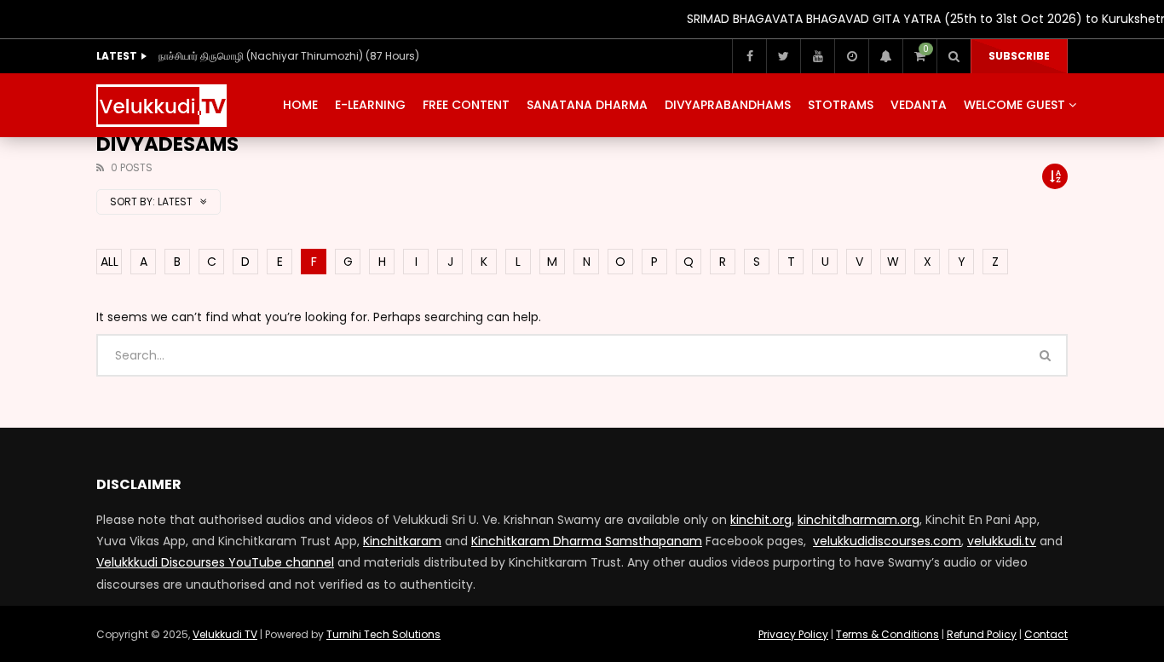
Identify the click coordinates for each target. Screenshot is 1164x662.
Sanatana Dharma (587, 104)
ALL (109, 261)
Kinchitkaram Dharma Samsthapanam (586, 541)
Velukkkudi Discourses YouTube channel (215, 562)
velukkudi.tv (1001, 541)
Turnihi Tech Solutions (383, 634)
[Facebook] (749, 56)
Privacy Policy (793, 634)
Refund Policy (982, 634)
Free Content (466, 104)
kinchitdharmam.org (858, 519)
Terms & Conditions (887, 634)
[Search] (953, 56)
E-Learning (370, 104)
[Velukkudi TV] (161, 105)
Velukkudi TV (225, 634)
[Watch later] (851, 56)
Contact (1046, 634)
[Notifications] (885, 56)
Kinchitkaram (402, 541)
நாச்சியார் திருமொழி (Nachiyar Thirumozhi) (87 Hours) (288, 56)
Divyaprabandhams (728, 104)
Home (300, 104)
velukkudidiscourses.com (887, 541)
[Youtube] (817, 56)
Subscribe (1019, 56)
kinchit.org (761, 519)
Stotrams (840, 104)
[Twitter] (783, 56)
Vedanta (918, 104)
